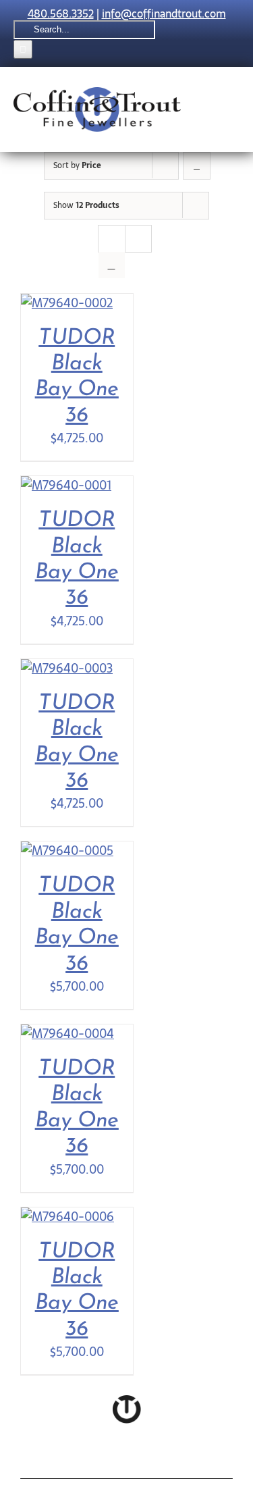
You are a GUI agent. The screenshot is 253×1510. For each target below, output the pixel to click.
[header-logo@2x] (97, 93)
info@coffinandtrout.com (164, 13)
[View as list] (112, 265)
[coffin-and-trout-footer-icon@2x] (127, 1401)
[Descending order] (196, 166)
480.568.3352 (61, 13)
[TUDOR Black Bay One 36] (67, 303)
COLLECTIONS (84, 1461)
